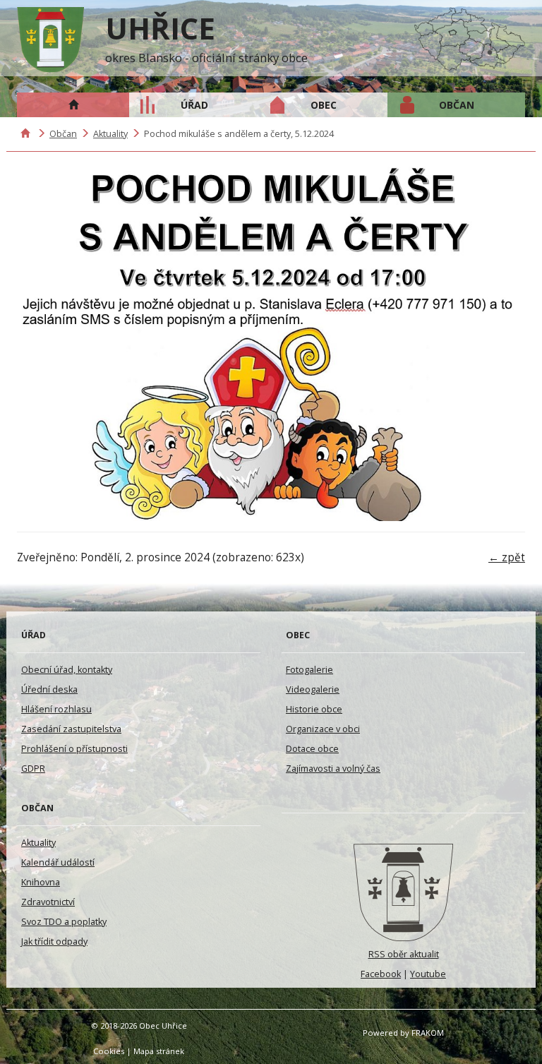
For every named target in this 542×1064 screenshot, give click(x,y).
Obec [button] (324, 105)
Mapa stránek (158, 1051)
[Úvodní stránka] (403, 892)
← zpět (506, 557)
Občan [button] (456, 105)
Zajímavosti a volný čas (333, 769)
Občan (63, 134)
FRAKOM (427, 1032)
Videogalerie (312, 689)
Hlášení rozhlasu (56, 709)
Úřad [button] (194, 105)
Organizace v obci (323, 729)
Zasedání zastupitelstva (71, 729)
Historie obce (314, 709)
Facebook (381, 974)
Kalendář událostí (58, 862)
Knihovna (40, 882)
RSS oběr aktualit (403, 954)
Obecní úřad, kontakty (66, 670)
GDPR (33, 769)
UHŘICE (160, 28)
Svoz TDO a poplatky (64, 922)
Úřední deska (49, 689)
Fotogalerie (309, 670)
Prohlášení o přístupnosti (74, 749)
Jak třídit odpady (54, 942)
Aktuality (110, 134)
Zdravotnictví (48, 902)
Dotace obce (312, 749)
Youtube (428, 974)
